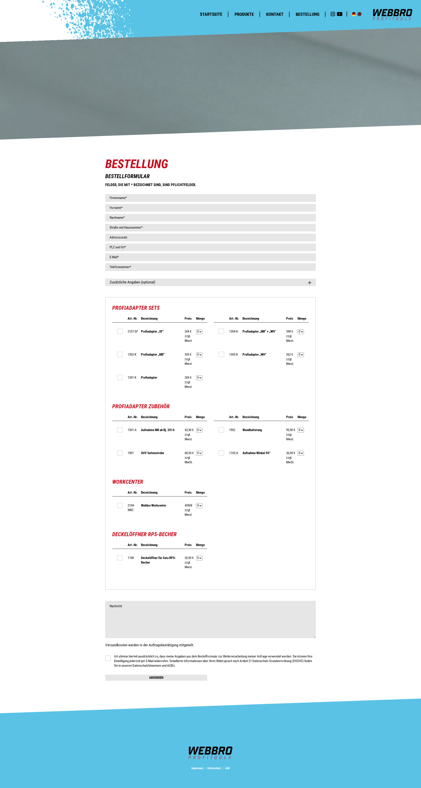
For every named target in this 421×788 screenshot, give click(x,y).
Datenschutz (214, 768)
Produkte (244, 14)
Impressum (197, 768)
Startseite (211, 14)
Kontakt (274, 14)
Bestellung (307, 14)
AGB (227, 768)
